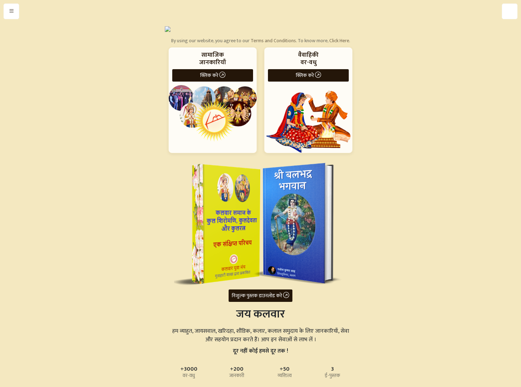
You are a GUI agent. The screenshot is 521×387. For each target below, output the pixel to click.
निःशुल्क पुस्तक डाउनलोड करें (257, 296)
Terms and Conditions (273, 41)
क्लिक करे (209, 75)
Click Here (339, 41)
